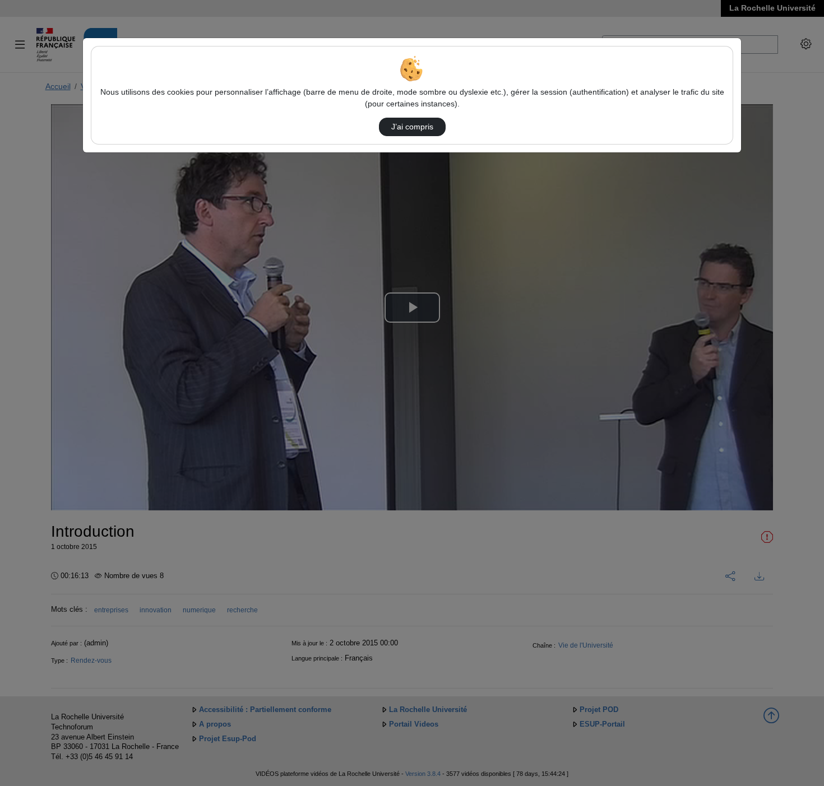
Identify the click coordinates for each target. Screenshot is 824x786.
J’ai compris (412, 126)
